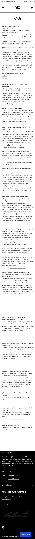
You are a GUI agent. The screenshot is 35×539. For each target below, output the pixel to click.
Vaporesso (5, 78)
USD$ (3, 533)
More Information (8, 485)
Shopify (17, 536)
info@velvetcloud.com (12, 475)
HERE (8, 145)
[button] (28, 8)
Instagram (15, 412)
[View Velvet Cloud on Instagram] (3, 527)
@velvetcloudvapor (13, 479)
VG (12, 30)
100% (4, 30)
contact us (14, 384)
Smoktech (4, 76)
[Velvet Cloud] (17, 8)
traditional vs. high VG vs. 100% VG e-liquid (14, 43)
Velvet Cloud (8, 536)
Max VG (5, 35)
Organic (8, 30)
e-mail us (9, 427)
